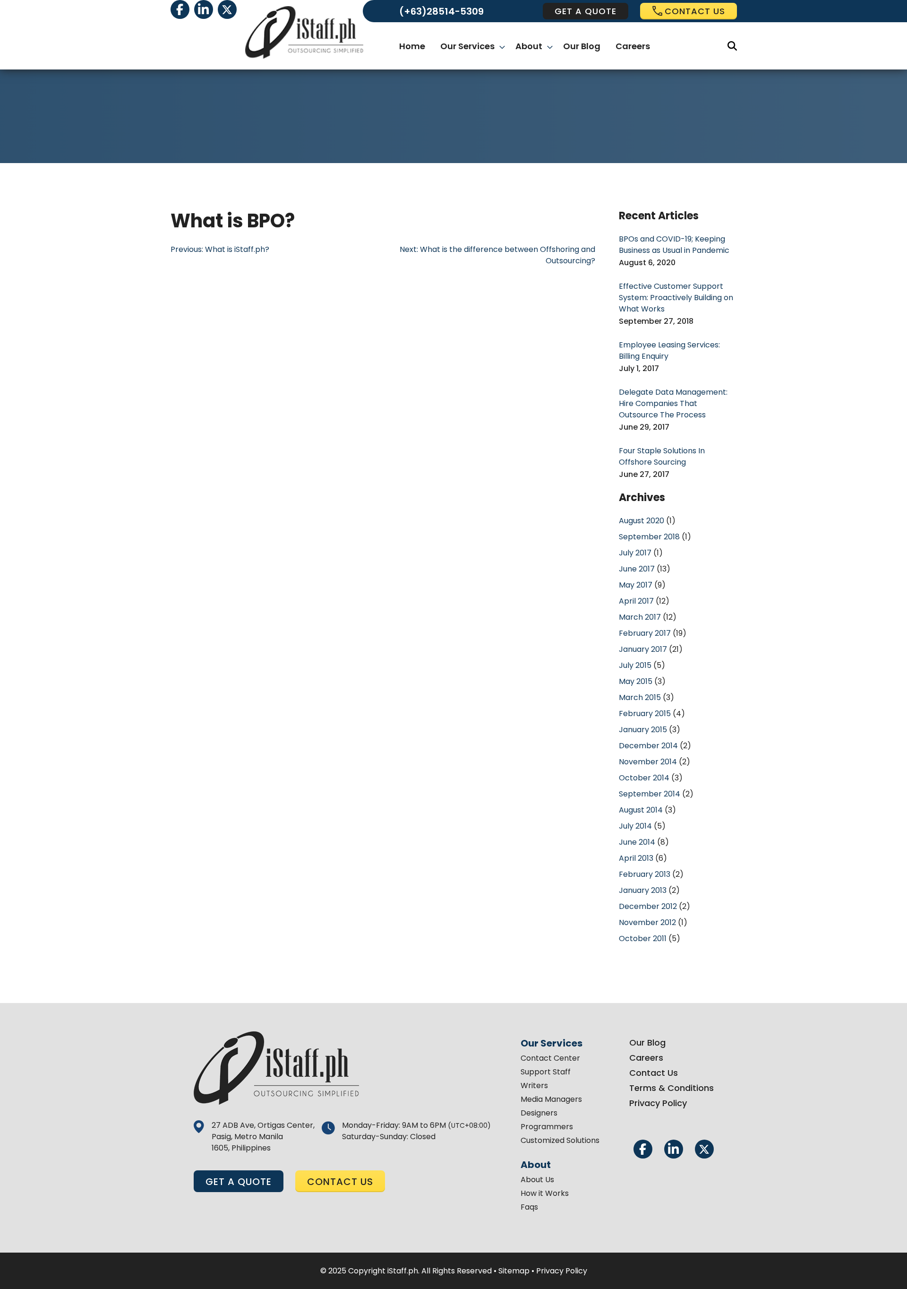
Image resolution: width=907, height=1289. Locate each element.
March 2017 (640, 617)
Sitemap (514, 1270)
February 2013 (644, 874)
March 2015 (640, 697)
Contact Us (653, 1073)
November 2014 (648, 761)
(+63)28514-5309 (441, 11)
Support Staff (546, 1071)
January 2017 (643, 649)
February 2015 (645, 713)
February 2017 (645, 633)
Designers (539, 1112)
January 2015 (643, 729)
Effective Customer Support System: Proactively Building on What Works (676, 297)
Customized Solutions (560, 1140)
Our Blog (581, 46)
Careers (633, 46)
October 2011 (643, 938)
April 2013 (636, 858)
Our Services (467, 46)
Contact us (695, 11)
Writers (534, 1085)
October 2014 (644, 777)
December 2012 (648, 906)
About (528, 46)
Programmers (547, 1126)
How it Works (545, 1193)
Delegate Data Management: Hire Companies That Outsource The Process (673, 403)
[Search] (732, 46)
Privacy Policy (658, 1103)
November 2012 (647, 922)
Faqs (529, 1207)
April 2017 (636, 601)
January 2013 (643, 890)
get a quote (585, 11)
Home (412, 46)
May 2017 (635, 585)
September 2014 (649, 793)
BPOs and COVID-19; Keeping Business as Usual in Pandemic (674, 245)
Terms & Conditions (671, 1088)
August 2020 (641, 520)
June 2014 (637, 842)
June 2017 (637, 568)
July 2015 (635, 665)
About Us (537, 1179)
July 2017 (635, 552)
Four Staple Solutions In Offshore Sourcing (662, 456)
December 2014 (648, 745)
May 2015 (635, 681)
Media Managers (551, 1099)
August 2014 (641, 810)
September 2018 (649, 536)
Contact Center (550, 1058)
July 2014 (635, 826)
